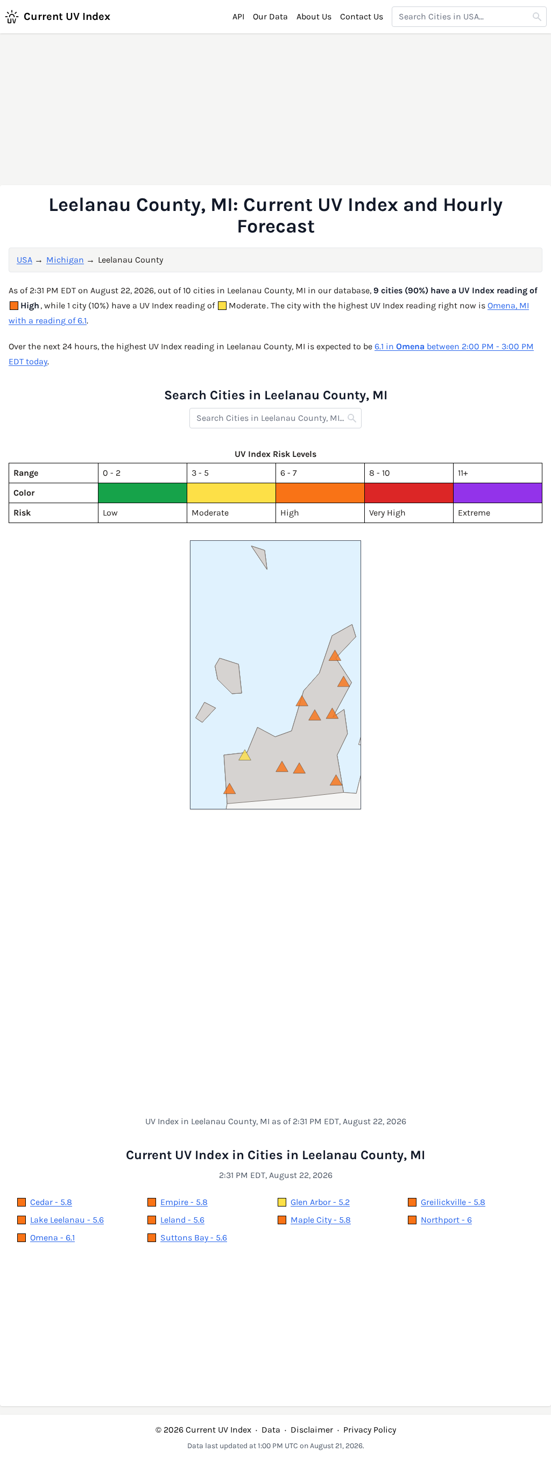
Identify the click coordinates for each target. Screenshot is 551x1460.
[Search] (537, 16)
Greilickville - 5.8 (453, 1202)
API (238, 16)
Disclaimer (312, 1429)
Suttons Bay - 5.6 (193, 1237)
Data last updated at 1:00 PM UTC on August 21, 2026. (275, 1445)
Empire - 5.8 (184, 1202)
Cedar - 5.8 (51, 1202)
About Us (313, 16)
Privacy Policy (369, 1429)
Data (271, 1429)
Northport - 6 (446, 1220)
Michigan (65, 260)
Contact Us (361, 16)
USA (24, 260)
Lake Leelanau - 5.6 (67, 1220)
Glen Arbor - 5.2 (320, 1202)
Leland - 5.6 (182, 1220)
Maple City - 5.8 (321, 1220)
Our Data (270, 16)
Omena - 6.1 (52, 1237)
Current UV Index (67, 16)
